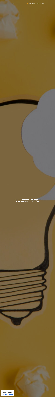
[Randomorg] (13, 3)
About (40, 3)
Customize (4, 394)
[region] (7, 393)
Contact (43, 3)
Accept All (11, 394)
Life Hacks (37, 3)
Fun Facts (30, 3)
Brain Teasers (33, 3)
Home (27, 3)
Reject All (7, 394)
